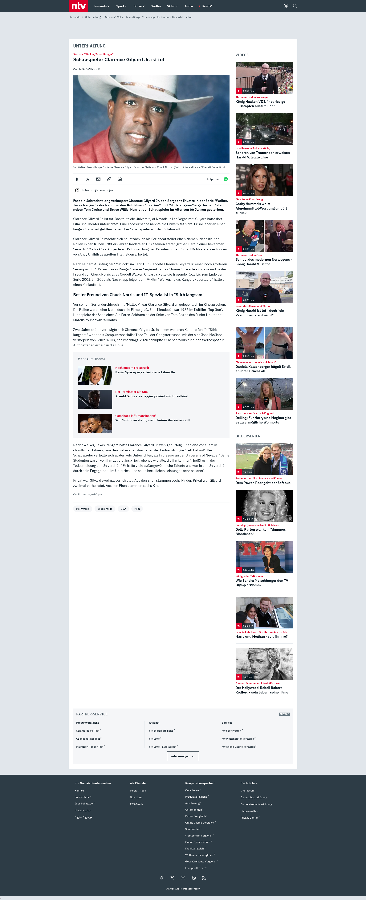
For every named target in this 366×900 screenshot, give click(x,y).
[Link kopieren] (109, 179)
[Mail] (98, 179)
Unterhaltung (93, 17)
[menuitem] (108, 6)
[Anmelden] (286, 6)
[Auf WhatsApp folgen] (226, 179)
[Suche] (295, 6)
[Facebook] (77, 179)
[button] (151, 122)
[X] (88, 179)
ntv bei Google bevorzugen (97, 190)
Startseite (74, 17)
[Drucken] (120, 179)
